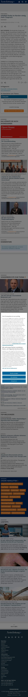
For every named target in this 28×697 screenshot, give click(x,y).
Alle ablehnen (14, 377)
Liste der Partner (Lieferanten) (9, 368)
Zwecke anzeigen (14, 373)
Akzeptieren (14, 381)
